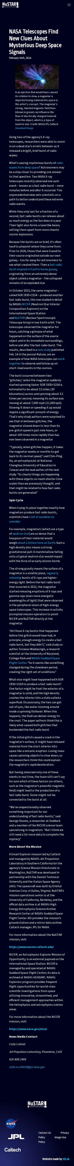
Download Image (24, 128)
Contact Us (45, 1132)
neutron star (20, 534)
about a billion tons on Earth (36, 543)
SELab (66, 1159)
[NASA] (16, 1128)
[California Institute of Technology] (13, 1154)
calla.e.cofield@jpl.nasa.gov (27, 1067)
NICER (26, 304)
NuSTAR (19, 318)
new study (44, 350)
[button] (69, 5)
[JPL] (21, 1141)
